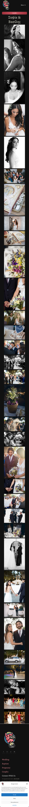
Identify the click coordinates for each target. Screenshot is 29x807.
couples (5, 771)
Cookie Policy (14, 805)
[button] (27, 784)
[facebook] (3, 751)
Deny (14, 798)
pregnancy (6, 767)
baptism (5, 763)
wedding (5, 759)
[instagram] (7, 751)
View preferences (14, 802)
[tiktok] (10, 751)
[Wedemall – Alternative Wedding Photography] (7, 1)
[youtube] (14, 751)
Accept (14, 794)
